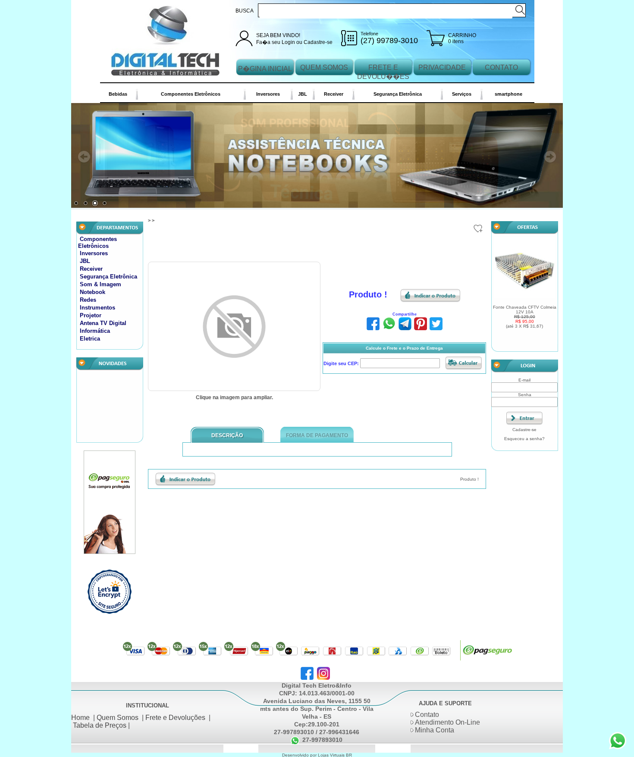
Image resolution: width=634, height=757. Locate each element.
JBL (302, 94)
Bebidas (118, 94)
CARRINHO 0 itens (462, 38)
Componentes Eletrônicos (191, 94)
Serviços (462, 94)
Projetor (90, 317)
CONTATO (501, 67)
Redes (88, 301)
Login (288, 42)
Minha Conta (434, 731)
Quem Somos (117, 719)
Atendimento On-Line (447, 724)
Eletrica (90, 340)
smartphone (508, 94)
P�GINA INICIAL (265, 68)
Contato (427, 716)
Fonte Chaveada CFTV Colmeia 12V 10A (524, 318)
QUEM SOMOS (324, 67)
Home (80, 719)
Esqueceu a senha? (524, 440)
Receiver (334, 94)
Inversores (268, 94)
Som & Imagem (100, 286)
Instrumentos (97, 309)
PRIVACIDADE (442, 67)
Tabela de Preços (99, 726)
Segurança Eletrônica (397, 94)
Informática (95, 332)
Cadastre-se (318, 42)
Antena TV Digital (103, 325)
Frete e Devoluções (175, 719)
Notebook (92, 294)
